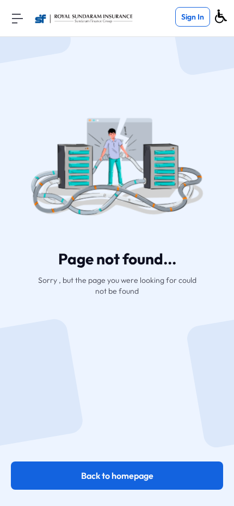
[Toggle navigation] (17, 17)
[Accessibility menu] (221, 16)
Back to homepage (117, 475)
